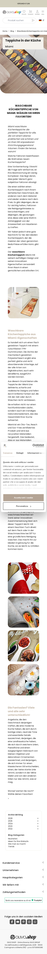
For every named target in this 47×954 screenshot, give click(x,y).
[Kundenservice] (43, 862)
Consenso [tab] (7, 453)
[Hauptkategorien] (43, 877)
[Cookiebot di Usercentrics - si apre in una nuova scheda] (33, 445)
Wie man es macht (17, 844)
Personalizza (22, 506)
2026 (10, 818)
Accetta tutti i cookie (23, 497)
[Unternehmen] (43, 869)
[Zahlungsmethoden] (43, 891)
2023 (10, 826)
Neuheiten (12, 838)
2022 (10, 828)
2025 (10, 821)
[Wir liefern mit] (43, 884)
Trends (11, 846)
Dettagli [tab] (20, 453)
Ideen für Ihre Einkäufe (18, 841)
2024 (10, 823)
